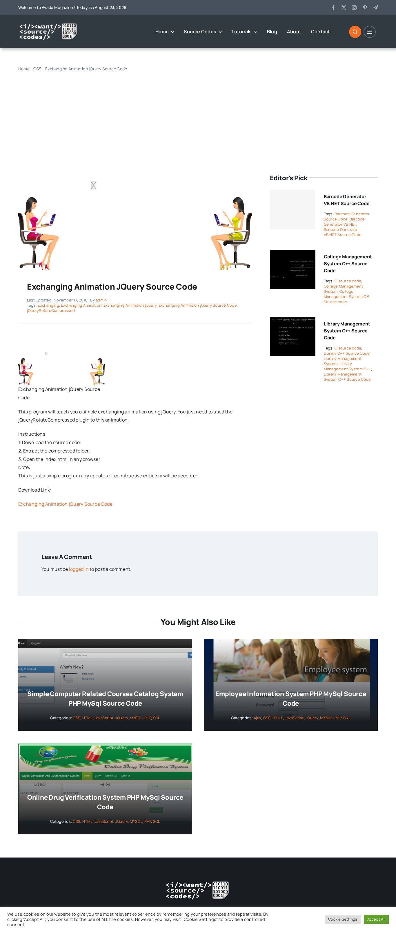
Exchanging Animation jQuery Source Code (198, 305)
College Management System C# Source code (347, 296)
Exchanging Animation (81, 305)
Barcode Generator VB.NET (344, 221)
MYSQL (136, 717)
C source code (348, 281)
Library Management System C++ (347, 366)
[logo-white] (48, 25)
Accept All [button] (376, 919)
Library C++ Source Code (347, 353)
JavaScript (104, 717)
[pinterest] (365, 7)
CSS (37, 68)
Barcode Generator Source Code (347, 216)
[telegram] (375, 7)
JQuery (121, 717)
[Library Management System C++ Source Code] (292, 321)
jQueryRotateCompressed (51, 310)
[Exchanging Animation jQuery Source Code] (135, 175)
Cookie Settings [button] (342, 919)
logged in (79, 569)
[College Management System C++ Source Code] (292, 254)
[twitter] (343, 7)
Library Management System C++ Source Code (347, 331)
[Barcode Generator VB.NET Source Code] (292, 209)
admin (101, 300)
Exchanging (48, 305)
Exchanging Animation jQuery (130, 305)
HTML (87, 717)
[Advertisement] (198, 116)
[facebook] (333, 7)
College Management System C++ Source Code (348, 263)
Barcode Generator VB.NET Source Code (343, 232)
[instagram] (354, 7)
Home (24, 68)
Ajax (257, 717)
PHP (147, 717)
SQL (156, 717)
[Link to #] (355, 32)
